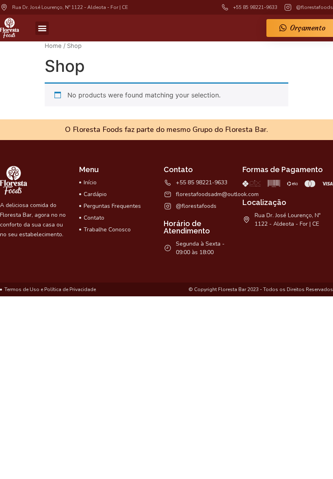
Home (53, 46)
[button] (42, 28)
